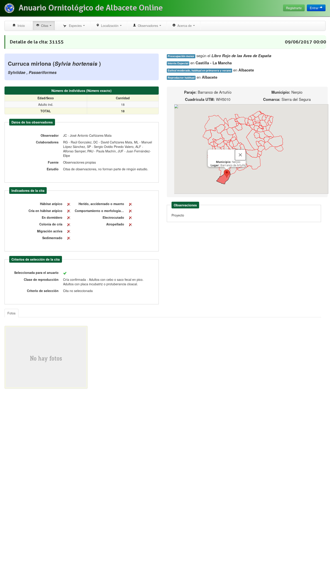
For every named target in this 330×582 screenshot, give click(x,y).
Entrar (314, 8)
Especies (75, 25)
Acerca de (184, 25)
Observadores (147, 25)
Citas (44, 25)
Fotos (11, 313)
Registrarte (294, 8)
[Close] (240, 154)
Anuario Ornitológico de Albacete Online (91, 7)
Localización (109, 25)
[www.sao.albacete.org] (9, 8)
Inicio (20, 25)
